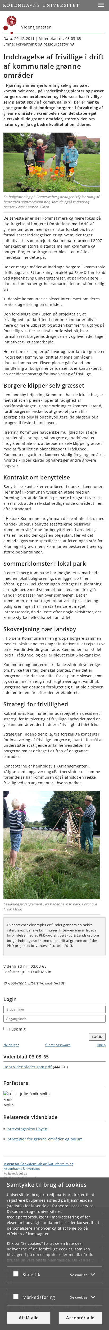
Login (97, 1037)
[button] (101, 4)
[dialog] (54, 1253)
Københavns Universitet (21, 1168)
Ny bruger (11, 1044)
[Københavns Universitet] (10, 25)
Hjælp (101, 1044)
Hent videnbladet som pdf (27, 1066)
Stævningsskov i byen (27, 1128)
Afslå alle (29, 1318)
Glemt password (57, 1044)
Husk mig (17, 1029)
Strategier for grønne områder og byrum (45, 1139)
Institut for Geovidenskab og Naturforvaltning (38, 1163)
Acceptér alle (80, 1318)
